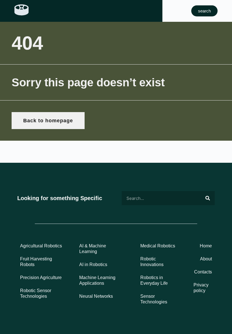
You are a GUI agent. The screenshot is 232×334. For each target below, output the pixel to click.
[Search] (208, 198)
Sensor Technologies (153, 299)
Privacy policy (201, 287)
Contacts (203, 271)
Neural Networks (96, 296)
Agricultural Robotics (41, 245)
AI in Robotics (93, 264)
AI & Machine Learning (92, 248)
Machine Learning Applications (97, 280)
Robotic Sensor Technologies (35, 293)
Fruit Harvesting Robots (36, 261)
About (206, 258)
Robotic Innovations (152, 261)
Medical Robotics (157, 245)
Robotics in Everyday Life (154, 280)
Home (206, 245)
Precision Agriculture (41, 277)
